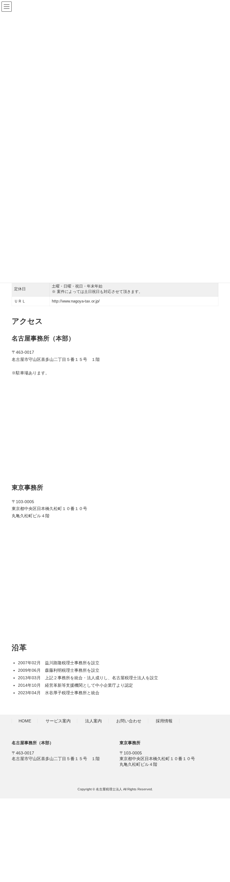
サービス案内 (58, 721)
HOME (25, 721)
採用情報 (164, 721)
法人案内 (93, 721)
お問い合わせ (128, 721)
